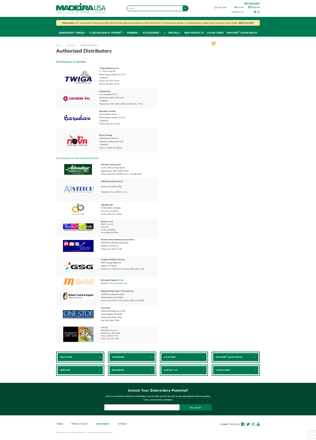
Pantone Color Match (242, 32)
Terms (59, 424)
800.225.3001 (252, 3)
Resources (71, 45)
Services (65, 370)
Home (58, 45)
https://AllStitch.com (118, 192)
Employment (103, 424)
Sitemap (122, 424)
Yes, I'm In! (195, 407)
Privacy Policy (79, 424)
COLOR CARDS (223, 370)
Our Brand (118, 357)
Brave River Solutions (104, 432)
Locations (170, 357)
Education (66, 357)
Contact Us (237, 12)
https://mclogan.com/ (118, 283)
